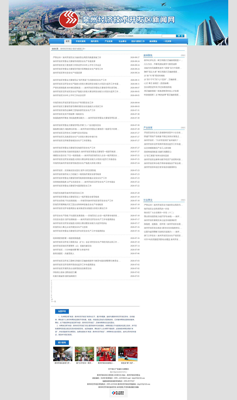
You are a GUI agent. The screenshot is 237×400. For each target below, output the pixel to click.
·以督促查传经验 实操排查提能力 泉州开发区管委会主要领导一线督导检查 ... (85, 152)
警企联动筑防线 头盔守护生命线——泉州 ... (162, 216)
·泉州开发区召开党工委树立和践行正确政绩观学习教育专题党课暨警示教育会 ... (86, 261)
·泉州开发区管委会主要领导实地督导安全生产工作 (73, 148)
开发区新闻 (80, 41)
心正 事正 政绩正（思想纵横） (157, 83)
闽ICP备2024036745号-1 (118, 372)
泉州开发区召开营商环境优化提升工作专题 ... (163, 144)
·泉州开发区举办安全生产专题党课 (67, 73)
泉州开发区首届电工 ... (106, 363)
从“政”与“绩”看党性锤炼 (154, 76)
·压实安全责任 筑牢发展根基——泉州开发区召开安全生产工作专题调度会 (83, 219)
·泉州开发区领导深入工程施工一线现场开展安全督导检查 (76, 174)
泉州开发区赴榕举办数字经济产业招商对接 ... (163, 159)
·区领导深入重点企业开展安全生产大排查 (70, 227)
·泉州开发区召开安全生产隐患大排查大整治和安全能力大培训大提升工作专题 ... (86, 84)
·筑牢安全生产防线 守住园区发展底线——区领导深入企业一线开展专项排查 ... (85, 216)
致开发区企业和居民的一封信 (156, 209)
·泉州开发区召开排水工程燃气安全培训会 (70, 133)
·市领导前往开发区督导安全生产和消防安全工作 (72, 103)
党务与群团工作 (138, 41)
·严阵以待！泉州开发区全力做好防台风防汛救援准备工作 (76, 57)
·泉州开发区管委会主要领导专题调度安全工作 (71, 186)
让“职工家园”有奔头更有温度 (156, 156)
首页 (68, 41)
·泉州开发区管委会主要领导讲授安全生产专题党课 (73, 61)
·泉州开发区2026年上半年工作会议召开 (69, 95)
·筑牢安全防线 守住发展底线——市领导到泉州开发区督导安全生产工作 (82, 201)
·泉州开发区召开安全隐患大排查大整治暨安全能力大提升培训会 (79, 223)
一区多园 (167, 41)
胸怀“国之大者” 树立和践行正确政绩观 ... (161, 72)
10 (52, 299)
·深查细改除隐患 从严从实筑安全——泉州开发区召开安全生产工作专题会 (83, 182)
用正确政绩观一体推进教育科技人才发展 (161, 91)
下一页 (53, 301)
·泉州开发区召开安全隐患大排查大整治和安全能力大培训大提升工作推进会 (84, 159)
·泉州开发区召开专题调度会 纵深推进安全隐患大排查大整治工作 (79, 208)
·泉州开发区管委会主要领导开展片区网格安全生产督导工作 (77, 69)
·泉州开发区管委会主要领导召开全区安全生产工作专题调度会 (78, 231)
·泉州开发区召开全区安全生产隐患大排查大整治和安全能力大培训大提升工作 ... (86, 92)
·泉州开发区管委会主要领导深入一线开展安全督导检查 (75, 197)
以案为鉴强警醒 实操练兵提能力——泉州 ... (162, 232)
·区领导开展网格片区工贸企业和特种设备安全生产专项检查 (77, 204)
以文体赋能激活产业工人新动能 (157, 148)
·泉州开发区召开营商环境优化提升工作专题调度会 (73, 265)
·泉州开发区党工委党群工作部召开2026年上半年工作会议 (76, 65)
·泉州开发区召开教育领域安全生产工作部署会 (71, 141)
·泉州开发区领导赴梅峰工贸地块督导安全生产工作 (73, 110)
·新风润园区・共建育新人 (63, 254)
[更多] (183, 55)
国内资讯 (94, 41)
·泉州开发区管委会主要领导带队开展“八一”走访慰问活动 (76, 125)
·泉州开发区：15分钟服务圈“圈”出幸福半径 (70, 250)
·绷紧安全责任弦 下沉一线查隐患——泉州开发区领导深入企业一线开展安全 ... (85, 155)
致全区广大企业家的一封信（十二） (159, 213)
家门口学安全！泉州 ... (84, 363)
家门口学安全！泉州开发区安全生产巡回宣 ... (163, 236)
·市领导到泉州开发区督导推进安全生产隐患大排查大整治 (76, 163)
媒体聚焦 (153, 41)
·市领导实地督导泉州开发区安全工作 (68, 193)
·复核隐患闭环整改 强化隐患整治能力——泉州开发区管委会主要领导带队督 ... (85, 118)
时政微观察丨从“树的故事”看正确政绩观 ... (162, 95)
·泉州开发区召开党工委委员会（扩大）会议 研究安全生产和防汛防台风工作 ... (85, 242)
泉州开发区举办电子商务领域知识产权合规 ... (163, 163)
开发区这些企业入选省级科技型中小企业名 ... (163, 133)
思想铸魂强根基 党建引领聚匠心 (158, 152)
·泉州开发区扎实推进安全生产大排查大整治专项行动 (74, 137)
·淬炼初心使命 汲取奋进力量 (64, 272)
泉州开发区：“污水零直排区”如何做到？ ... (162, 140)
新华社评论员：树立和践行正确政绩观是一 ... (163, 60)
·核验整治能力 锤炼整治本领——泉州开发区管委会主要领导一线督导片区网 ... (85, 129)
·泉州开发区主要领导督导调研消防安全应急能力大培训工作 (77, 106)
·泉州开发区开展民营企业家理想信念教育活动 (71, 268)
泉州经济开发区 (66, 49)
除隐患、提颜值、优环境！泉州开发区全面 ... (163, 224)
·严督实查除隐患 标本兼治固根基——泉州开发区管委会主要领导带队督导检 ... (85, 88)
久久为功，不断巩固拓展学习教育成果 (160, 64)
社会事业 (122, 41)
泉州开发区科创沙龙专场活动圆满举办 (160, 167)
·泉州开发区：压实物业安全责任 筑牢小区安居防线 (74, 170)
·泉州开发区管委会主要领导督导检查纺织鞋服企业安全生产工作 (79, 178)
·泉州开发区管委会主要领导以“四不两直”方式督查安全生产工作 (79, 80)
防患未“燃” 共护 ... (128, 363)
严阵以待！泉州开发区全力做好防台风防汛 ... (163, 205)
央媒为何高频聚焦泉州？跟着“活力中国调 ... (163, 68)
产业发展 (108, 41)
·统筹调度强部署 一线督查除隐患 (66, 238)
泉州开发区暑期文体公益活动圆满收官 (160, 220)
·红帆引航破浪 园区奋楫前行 (64, 276)
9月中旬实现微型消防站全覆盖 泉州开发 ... (162, 239)
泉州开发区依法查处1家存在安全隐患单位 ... (163, 228)
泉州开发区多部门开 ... (63, 363)
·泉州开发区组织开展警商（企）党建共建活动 (71, 246)
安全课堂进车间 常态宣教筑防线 (158, 87)
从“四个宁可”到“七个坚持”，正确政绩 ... (161, 79)
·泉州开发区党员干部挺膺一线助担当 (68, 114)
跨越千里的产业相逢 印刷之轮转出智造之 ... (162, 136)
